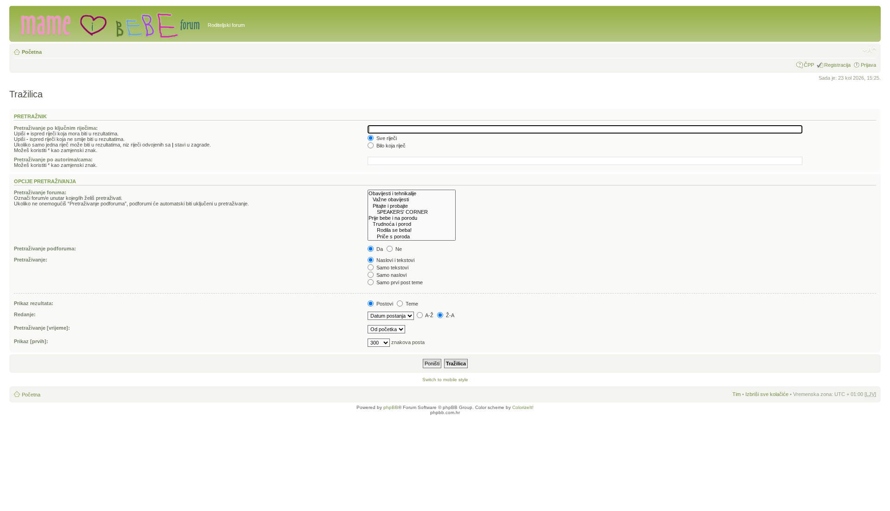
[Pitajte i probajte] (412, 206)
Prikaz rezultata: (33, 303)
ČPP (809, 65)
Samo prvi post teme (399, 282)
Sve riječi (386, 138)
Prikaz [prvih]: (31, 341)
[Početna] (110, 23)
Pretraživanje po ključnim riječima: (56, 128)
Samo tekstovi (391, 267)
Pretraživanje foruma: (40, 192)
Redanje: (25, 314)
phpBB (390, 407)
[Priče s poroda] (412, 237)
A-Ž (428, 315)
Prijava (868, 65)
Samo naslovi (391, 275)
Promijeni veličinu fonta (869, 50)
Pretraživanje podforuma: (45, 248)
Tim (736, 394)
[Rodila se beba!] (412, 230)
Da (379, 249)
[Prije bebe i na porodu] (412, 218)
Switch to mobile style (445, 379)
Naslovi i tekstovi (394, 260)
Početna (32, 52)
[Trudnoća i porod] (412, 224)
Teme (411, 304)
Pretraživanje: (30, 259)
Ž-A (449, 315)
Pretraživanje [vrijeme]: (42, 328)
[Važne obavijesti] (412, 200)
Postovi (384, 304)
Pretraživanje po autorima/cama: (53, 159)
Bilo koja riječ (390, 145)
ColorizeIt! (523, 407)
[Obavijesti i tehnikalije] (412, 194)
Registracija (837, 65)
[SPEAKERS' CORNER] (412, 212)
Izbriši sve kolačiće (766, 394)
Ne (398, 249)
